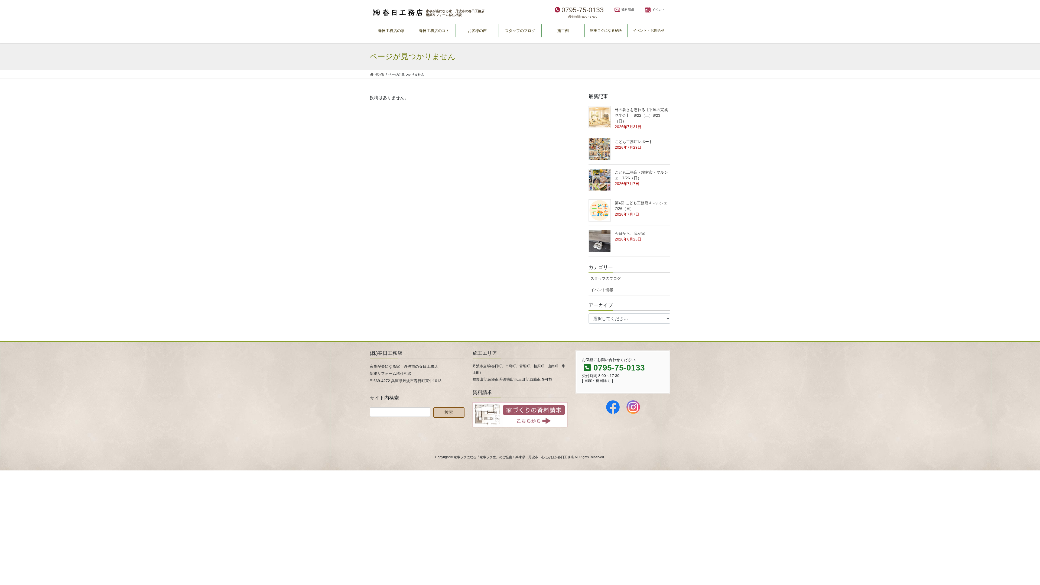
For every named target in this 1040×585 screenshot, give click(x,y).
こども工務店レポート (634, 141)
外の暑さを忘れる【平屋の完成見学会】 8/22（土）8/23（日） (641, 115)
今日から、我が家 (630, 233)
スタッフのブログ (605, 278)
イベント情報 (601, 290)
